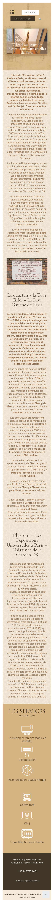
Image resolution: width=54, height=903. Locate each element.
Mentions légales (23, 881)
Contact (34, 881)
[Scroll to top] (45, 894)
